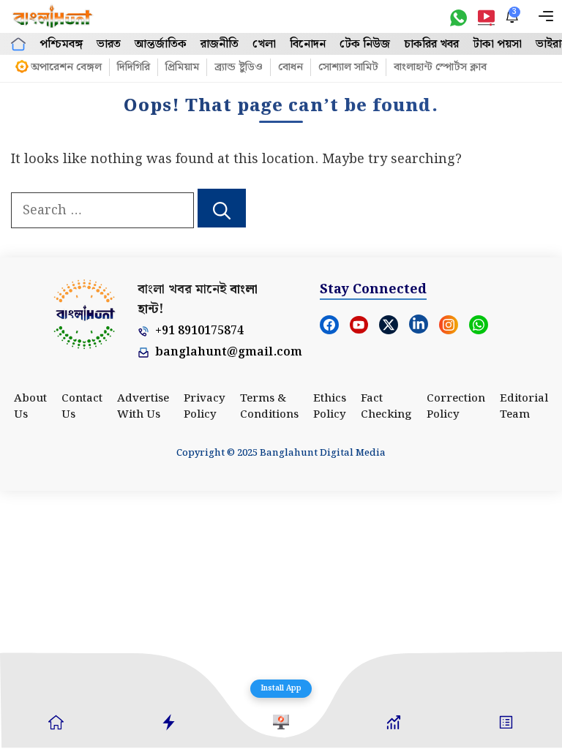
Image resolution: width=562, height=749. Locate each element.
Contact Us (81, 407)
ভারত (109, 44)
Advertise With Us (143, 407)
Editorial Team (524, 407)
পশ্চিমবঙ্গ (61, 44)
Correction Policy (456, 407)
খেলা (264, 44)
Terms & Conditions (269, 407)
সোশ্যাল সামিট (348, 67)
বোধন (290, 67)
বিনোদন (308, 44)
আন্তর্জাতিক (161, 44)
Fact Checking (386, 407)
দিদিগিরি (133, 67)
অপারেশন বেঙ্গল (66, 67)
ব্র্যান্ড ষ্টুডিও (238, 67)
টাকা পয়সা (497, 44)
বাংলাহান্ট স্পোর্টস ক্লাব (440, 67)
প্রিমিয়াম (182, 67)
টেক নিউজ (365, 44)
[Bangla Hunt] (53, 16)
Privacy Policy (204, 407)
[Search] (222, 208)
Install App (281, 688)
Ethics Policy (329, 407)
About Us (30, 407)
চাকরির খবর (431, 44)
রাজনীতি (220, 44)
